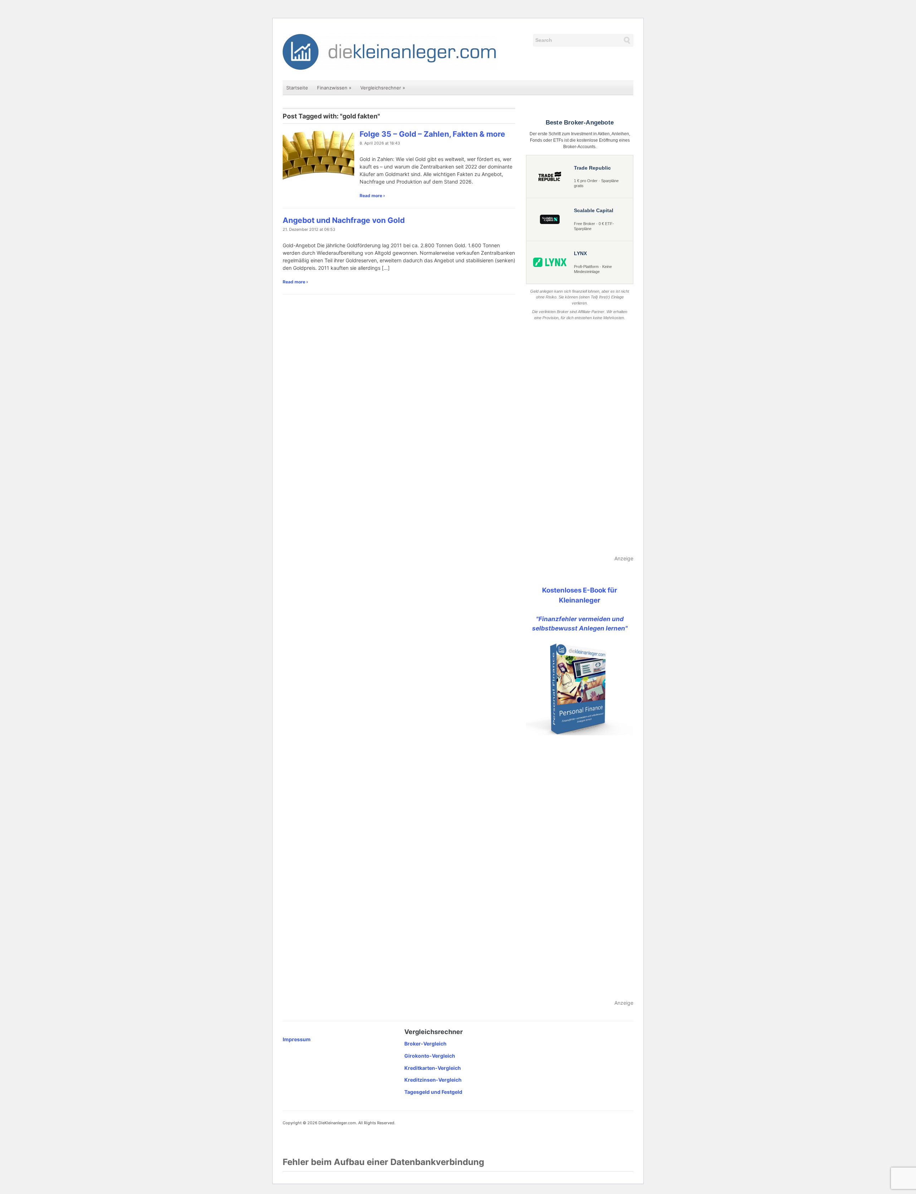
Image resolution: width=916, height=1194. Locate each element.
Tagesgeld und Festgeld (433, 1092)
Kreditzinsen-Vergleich (433, 1080)
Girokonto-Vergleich (429, 1056)
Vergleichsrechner (382, 88)
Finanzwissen (334, 88)
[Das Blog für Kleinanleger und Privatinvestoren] (390, 51)
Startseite (297, 88)
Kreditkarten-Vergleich (432, 1068)
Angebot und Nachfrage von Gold (344, 220)
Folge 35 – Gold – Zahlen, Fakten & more (432, 134)
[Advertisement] (579, 438)
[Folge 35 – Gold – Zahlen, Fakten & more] (318, 155)
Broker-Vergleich (425, 1044)
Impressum (297, 1039)
